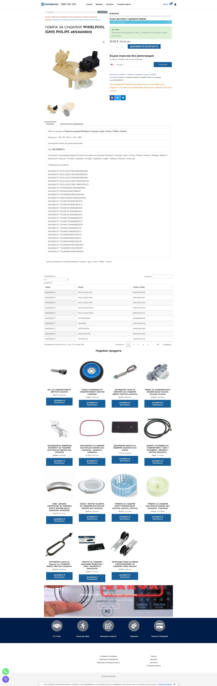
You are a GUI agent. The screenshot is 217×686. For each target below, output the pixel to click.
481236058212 (118, 80)
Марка (47, 287)
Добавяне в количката (144, 46)
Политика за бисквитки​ (108, 659)
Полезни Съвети (124, 4)
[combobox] (112, 64)
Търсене (102, 12)
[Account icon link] (175, 4)
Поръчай (163, 64)
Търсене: (148, 276)
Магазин (99, 4)
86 (158, 344)
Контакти (110, 4)
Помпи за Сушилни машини (128, 77)
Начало (89, 4)
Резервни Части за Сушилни (70, 17)
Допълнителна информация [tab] (71, 124)
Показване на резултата (49, 279)
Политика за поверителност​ (108, 662)
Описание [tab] (50, 124)
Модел (81, 287)
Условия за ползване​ (108, 656)
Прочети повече (165, 684)
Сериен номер (139, 287)
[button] (104, 42)
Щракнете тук (108, 606)
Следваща (167, 344)
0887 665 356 (68, 4)
